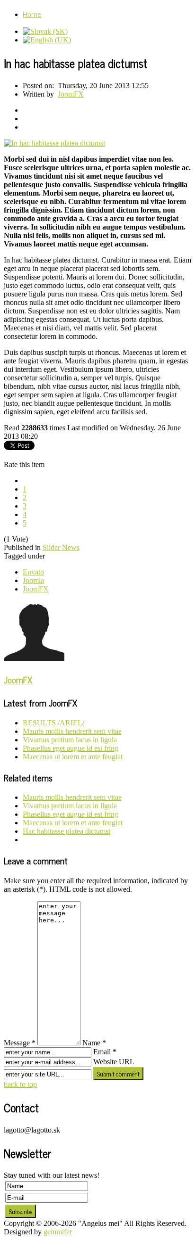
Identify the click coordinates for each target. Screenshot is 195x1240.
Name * (94, 1043)
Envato (33, 572)
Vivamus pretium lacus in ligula (70, 740)
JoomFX (71, 94)
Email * (104, 1052)
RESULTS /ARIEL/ (53, 723)
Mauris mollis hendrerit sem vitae (72, 731)
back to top (20, 1084)
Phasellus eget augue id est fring (70, 748)
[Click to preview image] (54, 143)
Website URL (113, 1062)
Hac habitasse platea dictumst (66, 831)
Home (32, 14)
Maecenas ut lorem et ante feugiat (73, 757)
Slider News (61, 547)
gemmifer (58, 1232)
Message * (19, 1043)
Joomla (33, 580)
